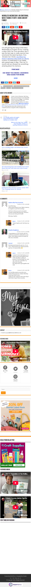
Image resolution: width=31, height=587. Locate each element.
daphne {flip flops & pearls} (15, 202)
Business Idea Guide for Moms (21, 86)
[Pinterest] (15, 578)
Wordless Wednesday (17, 88)
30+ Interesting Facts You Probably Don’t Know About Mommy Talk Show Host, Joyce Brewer (15, 167)
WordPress (13, 576)
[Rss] (10, 578)
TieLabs (25, 576)
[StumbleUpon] (18, 578)
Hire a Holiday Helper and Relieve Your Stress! (15, 147)
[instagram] (20, 578)
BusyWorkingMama (13, 230)
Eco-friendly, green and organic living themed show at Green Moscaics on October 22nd (11, 118)
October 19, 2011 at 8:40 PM (23, 253)
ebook (8, 88)
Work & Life (8, 9)
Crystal (10, 243)
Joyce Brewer (5, 23)
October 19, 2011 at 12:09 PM (23, 231)
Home (2, 9)
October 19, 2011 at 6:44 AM (23, 204)
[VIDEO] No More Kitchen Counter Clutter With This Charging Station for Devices (15, 188)
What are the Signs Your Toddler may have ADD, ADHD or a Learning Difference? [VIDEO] (19, 123)
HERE (16, 78)
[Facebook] (11, 578)
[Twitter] (13, 578)
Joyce (14, 221)
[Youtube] (17, 578)
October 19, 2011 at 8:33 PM (23, 243)
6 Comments (6, 24)
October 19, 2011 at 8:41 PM (23, 270)
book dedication (8, 86)
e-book (3, 88)
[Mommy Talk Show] (15, 3)
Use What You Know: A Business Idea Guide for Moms (15, 57)
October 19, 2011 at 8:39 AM (23, 221)
